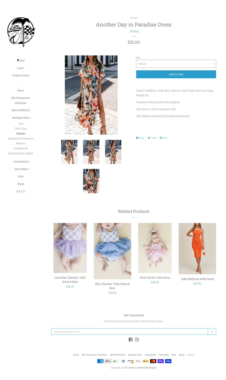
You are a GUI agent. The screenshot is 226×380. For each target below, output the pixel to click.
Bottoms (20, 143)
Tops (20, 123)
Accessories (21, 161)
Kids (20, 176)
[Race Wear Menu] (28, 169)
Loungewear (21, 148)
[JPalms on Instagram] (137, 340)
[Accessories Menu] (29, 162)
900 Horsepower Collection (20, 100)
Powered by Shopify (147, 367)
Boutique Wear (20, 117)
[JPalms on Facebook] (131, 340)
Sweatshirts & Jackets (20, 153)
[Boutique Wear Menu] (30, 118)
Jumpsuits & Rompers (20, 138)
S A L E (21, 191)
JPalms (133, 31)
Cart (22, 60)
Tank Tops (21, 128)
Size (138, 57)
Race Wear (21, 169)
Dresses (20, 133)
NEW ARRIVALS (20, 110)
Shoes (20, 183)
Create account (20, 75)
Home (20, 90)
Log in (20, 67)
